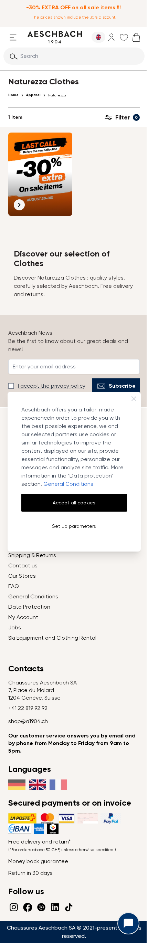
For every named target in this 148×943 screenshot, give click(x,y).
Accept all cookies (74, 502)
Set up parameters (74, 526)
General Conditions (68, 484)
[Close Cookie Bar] (134, 399)
